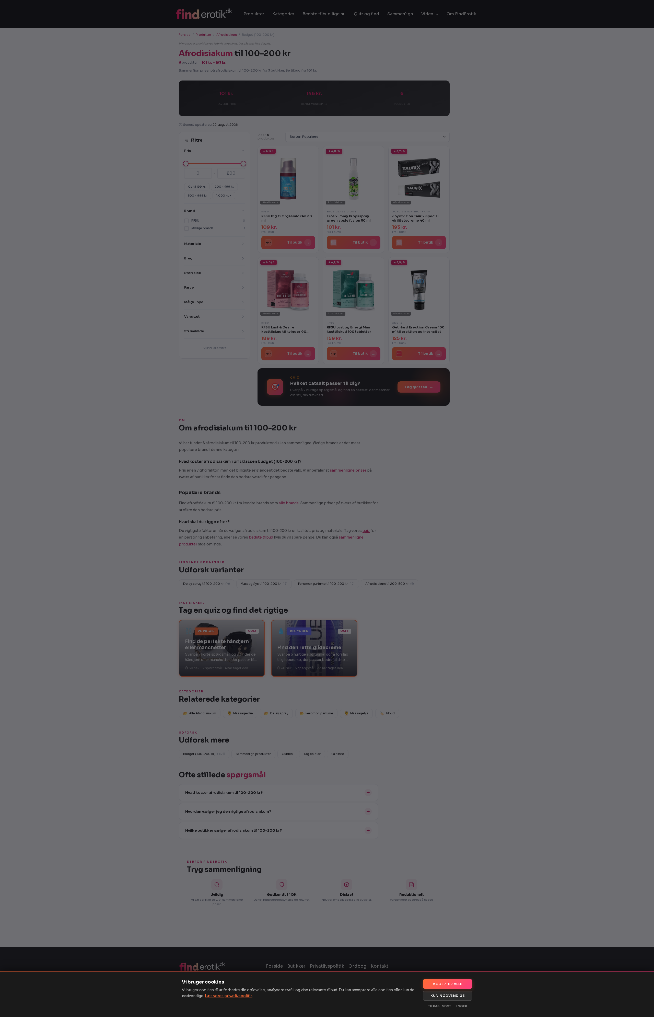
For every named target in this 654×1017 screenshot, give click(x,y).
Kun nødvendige (447, 995)
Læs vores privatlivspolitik (228, 995)
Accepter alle (447, 984)
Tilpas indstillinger (448, 1006)
